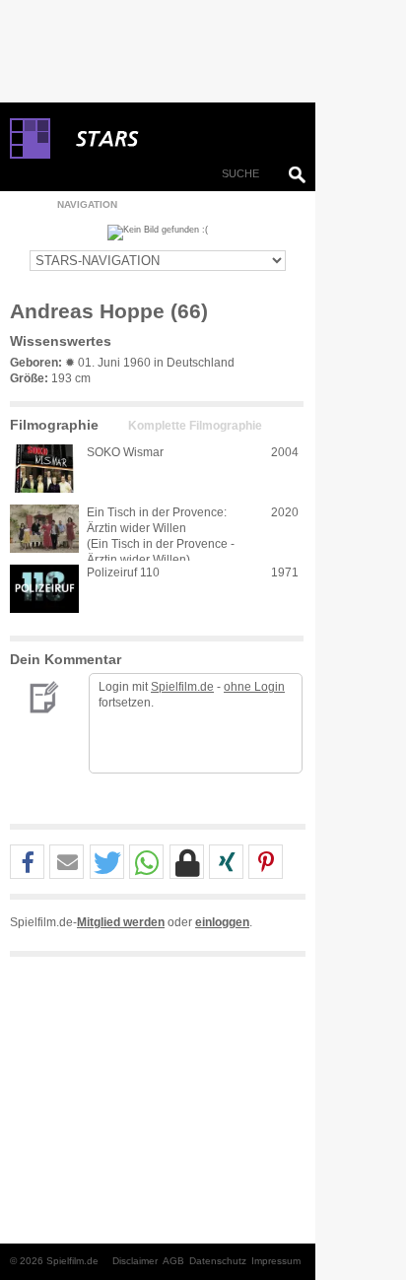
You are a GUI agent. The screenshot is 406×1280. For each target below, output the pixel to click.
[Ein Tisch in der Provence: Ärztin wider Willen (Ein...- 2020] (44, 529)
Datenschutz (217, 1260)
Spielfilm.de (182, 687)
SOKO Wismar (125, 452)
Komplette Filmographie (195, 426)
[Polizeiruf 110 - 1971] (44, 589)
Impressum (276, 1260)
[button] (27, 862)
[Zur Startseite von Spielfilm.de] (30, 155)
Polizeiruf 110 (123, 572)
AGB (173, 1260)
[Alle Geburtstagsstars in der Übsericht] (177, 139)
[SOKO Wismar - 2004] (44, 468)
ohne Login (254, 687)
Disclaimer (135, 1260)
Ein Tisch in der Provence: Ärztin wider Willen (157, 520)
